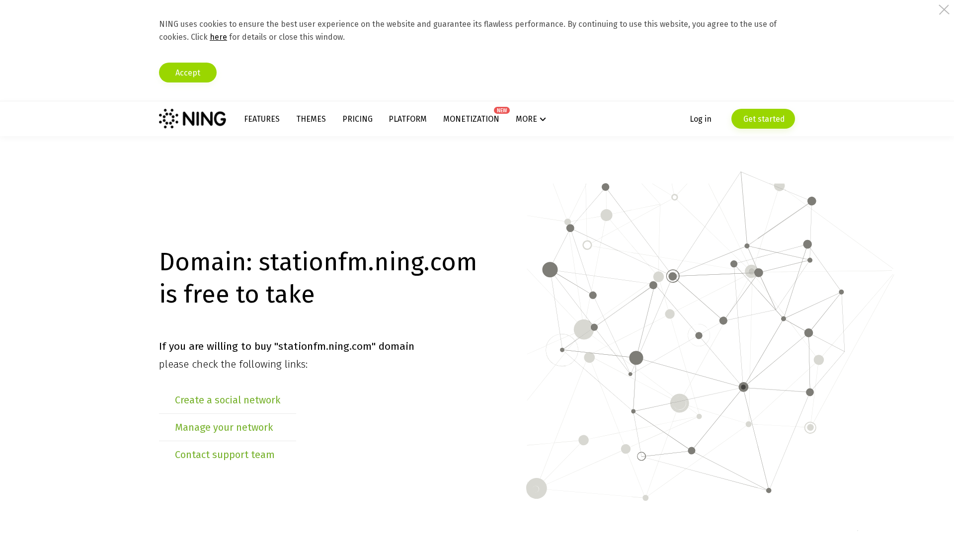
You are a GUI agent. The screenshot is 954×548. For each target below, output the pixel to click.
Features (262, 119)
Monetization (471, 119)
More (526, 119)
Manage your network (224, 427)
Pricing (357, 119)
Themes (311, 119)
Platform (408, 119)
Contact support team (225, 455)
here (218, 37)
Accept (187, 73)
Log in (701, 119)
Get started (763, 119)
